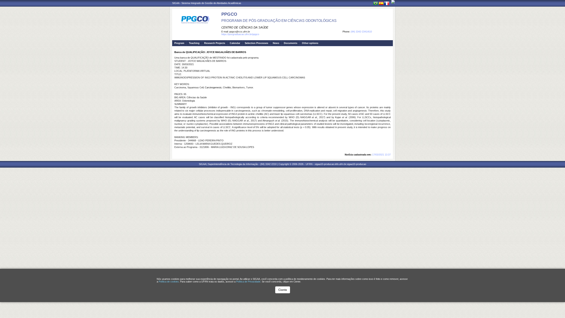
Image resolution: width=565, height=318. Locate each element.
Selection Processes (256, 43)
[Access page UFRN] (393, 2)
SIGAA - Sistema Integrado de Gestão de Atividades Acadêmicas (206, 3)
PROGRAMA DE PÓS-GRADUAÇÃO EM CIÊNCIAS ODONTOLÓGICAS (279, 21)
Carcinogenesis (213, 87)
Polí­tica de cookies (169, 281)
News (276, 43)
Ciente (282, 290)
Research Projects (214, 43)
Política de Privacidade (248, 281)
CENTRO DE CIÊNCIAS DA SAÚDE (244, 27)
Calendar (235, 43)
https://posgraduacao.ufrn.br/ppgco (240, 34)
